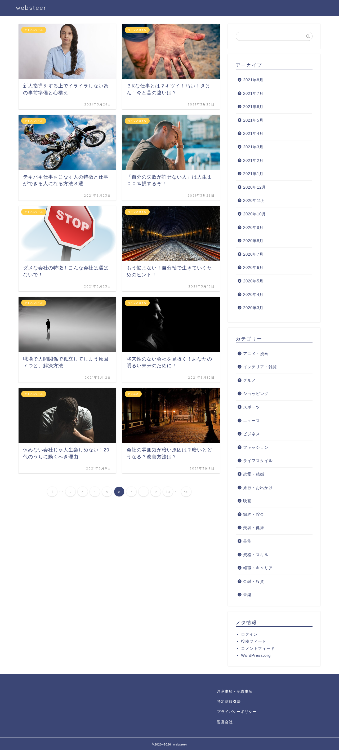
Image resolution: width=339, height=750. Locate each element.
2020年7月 (253, 254)
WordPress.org (256, 655)
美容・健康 (253, 527)
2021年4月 (253, 133)
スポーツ (251, 407)
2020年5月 (253, 281)
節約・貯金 (253, 514)
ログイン (249, 634)
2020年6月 (253, 267)
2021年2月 (253, 160)
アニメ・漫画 (256, 353)
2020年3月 (253, 307)
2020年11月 (254, 200)
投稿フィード (253, 641)
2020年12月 (254, 187)
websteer (31, 7)
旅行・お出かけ (258, 487)
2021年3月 (253, 147)
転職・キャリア (258, 568)
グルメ (249, 380)
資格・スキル (256, 554)
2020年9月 (253, 227)
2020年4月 (253, 294)
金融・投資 (253, 581)
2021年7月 (253, 93)
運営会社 (225, 722)
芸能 (247, 541)
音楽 (247, 594)
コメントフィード (258, 648)
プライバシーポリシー (237, 712)
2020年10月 (254, 214)
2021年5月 (253, 120)
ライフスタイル (258, 460)
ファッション (256, 447)
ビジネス (251, 434)
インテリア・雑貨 (260, 367)
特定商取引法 (229, 702)
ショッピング (256, 393)
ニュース (251, 420)
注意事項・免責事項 (235, 692)
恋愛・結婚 (253, 474)
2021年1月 (253, 173)
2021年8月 (253, 80)
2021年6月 (253, 106)
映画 (247, 501)
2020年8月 (253, 240)
